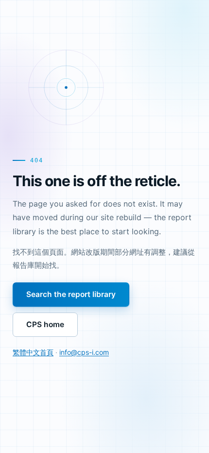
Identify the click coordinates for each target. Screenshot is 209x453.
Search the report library (71, 294)
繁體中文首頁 (33, 352)
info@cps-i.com (84, 352)
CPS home (45, 324)
